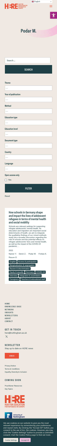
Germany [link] (30, 272)
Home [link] (7, 303)
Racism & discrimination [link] (20, 268)
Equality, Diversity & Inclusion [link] (16, 372)
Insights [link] (9, 312)
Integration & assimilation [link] (30, 276)
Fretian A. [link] (43, 254)
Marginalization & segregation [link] (22, 265)
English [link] (13, 262)
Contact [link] (9, 321)
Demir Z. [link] (22, 254)
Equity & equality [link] (17, 272)
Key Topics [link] (9, 389)
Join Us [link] (11, 355)
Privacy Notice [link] (10, 365)
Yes (9, 179)
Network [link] (9, 309)
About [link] (8, 318)
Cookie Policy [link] (25, 434)
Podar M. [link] (32, 254)
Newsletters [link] (11, 315)
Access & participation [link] (27, 262)
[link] (53, 15)
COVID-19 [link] (40, 272)
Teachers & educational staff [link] (33, 279)
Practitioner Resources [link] (13, 385)
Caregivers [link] (14, 279)
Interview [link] (13, 276)
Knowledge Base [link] (13, 306)
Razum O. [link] (13, 257)
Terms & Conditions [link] (12, 369)
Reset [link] (7, 195)
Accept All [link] (25, 440)
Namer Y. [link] (12, 254)
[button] (51, 6)
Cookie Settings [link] (11, 440)
